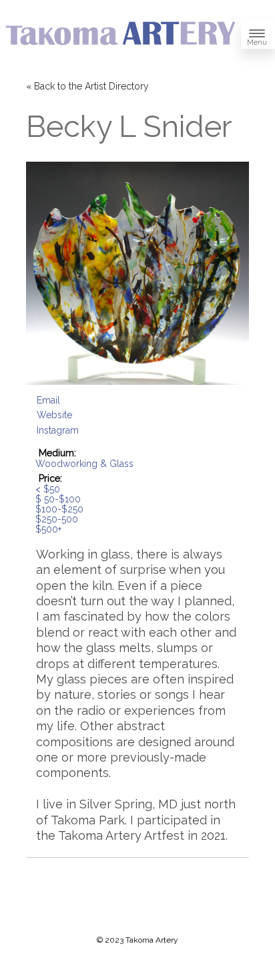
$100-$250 (59, 509)
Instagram (58, 430)
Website (54, 415)
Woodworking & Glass (84, 463)
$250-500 (56, 519)
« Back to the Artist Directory (87, 86)
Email (48, 400)
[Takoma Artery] (120, 47)
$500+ (48, 529)
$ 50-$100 (58, 499)
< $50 (47, 489)
